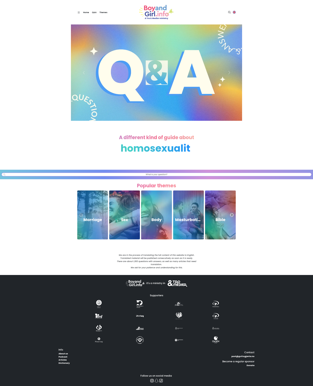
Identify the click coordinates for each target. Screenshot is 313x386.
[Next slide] (232, 215)
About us (63, 353)
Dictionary (64, 363)
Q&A (94, 12)
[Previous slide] (81, 215)
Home (86, 12)
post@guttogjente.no (242, 356)
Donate (250, 365)
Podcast (63, 356)
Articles (63, 359)
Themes (103, 12)
